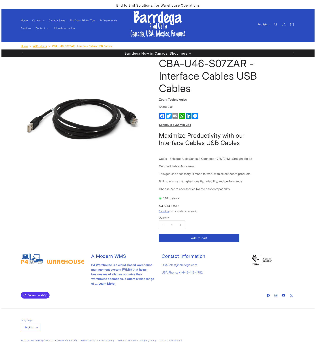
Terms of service (127, 340)
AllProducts (40, 46)
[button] (38, 20)
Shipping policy (148, 340)
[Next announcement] (294, 53)
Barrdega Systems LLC (43, 340)
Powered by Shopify (66, 340)
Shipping (164, 211)
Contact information (171, 340)
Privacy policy (106, 340)
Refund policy (88, 340)
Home (24, 46)
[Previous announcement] (22, 53)
